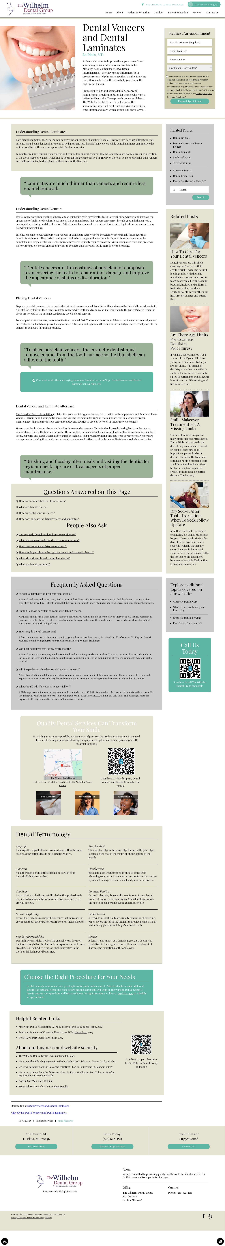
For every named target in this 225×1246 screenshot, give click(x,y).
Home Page (81, 1032)
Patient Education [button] (178, 12)
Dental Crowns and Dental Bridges (188, 145)
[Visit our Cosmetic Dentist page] (87, 814)
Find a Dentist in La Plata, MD (189, 181)
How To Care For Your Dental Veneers (188, 254)
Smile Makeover (182, 157)
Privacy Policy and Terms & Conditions (27, 1217)
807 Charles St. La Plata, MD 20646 (164, 4)
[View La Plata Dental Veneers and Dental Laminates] (37, 109)
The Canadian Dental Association (34, 414)
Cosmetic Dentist (182, 170)
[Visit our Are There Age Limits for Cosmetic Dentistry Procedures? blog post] (189, 331)
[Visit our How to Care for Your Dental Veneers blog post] (189, 247)
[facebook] (203, 1216)
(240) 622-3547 (122, 106)
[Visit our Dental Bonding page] (48, 814)
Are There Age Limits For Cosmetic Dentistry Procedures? (189, 341)
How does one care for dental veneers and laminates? (49, 518)
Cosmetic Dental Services (187, 617)
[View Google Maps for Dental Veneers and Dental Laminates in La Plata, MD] (63, 778)
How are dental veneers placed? (37, 513)
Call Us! (206, 4)
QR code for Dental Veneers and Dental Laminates (39, 1112)
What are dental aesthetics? (34, 564)
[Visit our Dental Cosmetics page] (126, 814)
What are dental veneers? (33, 507)
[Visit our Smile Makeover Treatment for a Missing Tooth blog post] (189, 415)
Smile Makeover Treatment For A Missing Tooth (185, 424)
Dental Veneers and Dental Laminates (48, 1105)
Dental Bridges (181, 137)
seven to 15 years (65, 637)
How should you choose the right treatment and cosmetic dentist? (56, 552)
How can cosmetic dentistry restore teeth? (43, 546)
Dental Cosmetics (183, 176)
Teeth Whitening (182, 163)
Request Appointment (112, 1146)
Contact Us (188, 1146)
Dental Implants (182, 152)
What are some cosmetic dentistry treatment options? (49, 540)
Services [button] (158, 12)
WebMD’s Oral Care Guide (42, 1037)
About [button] (119, 12)
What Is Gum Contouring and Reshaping (189, 608)
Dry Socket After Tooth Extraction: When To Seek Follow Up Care (189, 517)
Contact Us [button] (212, 12)
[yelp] (210, 1216)
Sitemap (48, 1217)
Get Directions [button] (36, 1146)
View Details (45, 1081)
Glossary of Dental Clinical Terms (77, 1026)
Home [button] (108, 12)
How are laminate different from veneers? (42, 501)
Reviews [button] (197, 12)
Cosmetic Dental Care (185, 601)
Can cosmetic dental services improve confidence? (47, 534)
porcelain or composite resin (71, 216)
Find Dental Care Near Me (187, 623)
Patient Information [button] (139, 12)
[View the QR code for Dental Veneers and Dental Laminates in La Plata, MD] (121, 773)
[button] (4, 1241)
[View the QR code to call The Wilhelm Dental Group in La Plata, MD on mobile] (190, 678)
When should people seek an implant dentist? (44, 558)
